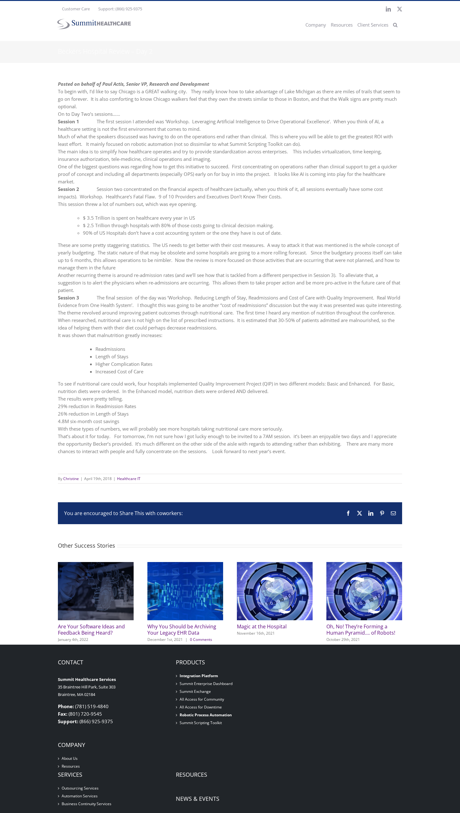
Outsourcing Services (80, 788)
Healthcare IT (129, 478)
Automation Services (80, 796)
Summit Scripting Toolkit (201, 723)
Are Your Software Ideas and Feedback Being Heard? (91, 629)
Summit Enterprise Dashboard (206, 683)
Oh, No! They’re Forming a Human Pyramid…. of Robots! (360, 629)
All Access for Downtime (201, 707)
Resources (71, 766)
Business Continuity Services (86, 804)
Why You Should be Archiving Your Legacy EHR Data (181, 629)
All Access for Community (202, 699)
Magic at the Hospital (262, 626)
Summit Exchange (195, 691)
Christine (71, 478)
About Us (70, 758)
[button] (395, 25)
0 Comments (201, 639)
